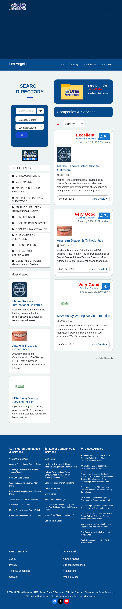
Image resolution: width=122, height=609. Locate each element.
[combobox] (29, 119)
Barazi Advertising (106, 592)
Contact (13, 577)
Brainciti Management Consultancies (60, 483)
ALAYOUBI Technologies (56, 499)
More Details (99, 198)
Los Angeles (106, 64)
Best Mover (50, 459)
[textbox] (29, 120)
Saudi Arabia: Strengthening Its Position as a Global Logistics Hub (95, 499)
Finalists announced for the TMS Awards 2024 (95, 541)
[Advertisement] (61, 36)
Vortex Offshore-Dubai (18, 459)
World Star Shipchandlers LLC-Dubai (25, 516)
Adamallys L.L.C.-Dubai (19, 505)
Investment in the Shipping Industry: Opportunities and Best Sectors (96, 525)
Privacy (13, 565)
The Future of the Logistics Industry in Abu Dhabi (96, 533)
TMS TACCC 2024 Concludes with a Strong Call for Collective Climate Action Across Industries (96, 516)
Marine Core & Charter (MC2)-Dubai (24, 510)
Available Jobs (70, 577)
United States (89, 64)
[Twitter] (60, 601)
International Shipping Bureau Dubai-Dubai (25, 492)
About (12, 559)
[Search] (21, 135)
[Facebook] (54, 601)
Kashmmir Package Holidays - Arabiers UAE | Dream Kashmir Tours (61, 465)
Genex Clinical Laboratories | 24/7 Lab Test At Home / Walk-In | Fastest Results (61, 507)
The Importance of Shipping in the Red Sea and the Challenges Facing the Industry (96, 489)
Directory (73, 64)
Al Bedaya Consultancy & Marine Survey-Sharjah (23, 471)
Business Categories (74, 565)
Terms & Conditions (19, 571)
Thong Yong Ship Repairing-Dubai (23, 499)
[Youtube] (66, 601)
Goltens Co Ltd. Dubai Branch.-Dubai (25, 464)
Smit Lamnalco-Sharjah (19, 478)
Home (62, 64)
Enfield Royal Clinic (53, 521)
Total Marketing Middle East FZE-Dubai (23, 484)
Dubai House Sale (52, 488)
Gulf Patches (50, 494)
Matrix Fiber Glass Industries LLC (59, 515)
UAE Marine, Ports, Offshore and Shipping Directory (58, 592)
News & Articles (71, 559)
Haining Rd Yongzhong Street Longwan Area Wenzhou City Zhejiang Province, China (57, 474)
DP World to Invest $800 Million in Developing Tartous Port (95, 467)
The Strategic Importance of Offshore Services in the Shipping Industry (97, 507)
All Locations (69, 571)
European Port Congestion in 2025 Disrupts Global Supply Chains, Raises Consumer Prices (95, 458)
